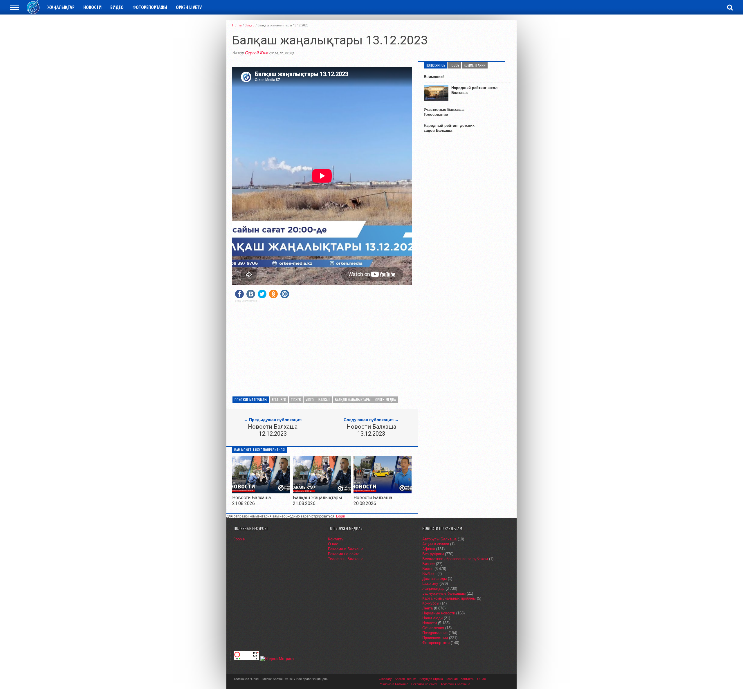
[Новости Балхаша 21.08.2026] (261, 491)
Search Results (405, 679)
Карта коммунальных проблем (449, 598)
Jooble (239, 539)
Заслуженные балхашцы (444, 593)
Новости (92, 7)
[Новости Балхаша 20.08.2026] (383, 491)
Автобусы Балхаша (439, 539)
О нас (333, 544)
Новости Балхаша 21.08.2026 (251, 500)
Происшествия (435, 638)
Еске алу (430, 583)
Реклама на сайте (343, 554)
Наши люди (432, 618)
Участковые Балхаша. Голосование (444, 112)
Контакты (336, 539)
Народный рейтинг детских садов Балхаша (449, 128)
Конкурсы (430, 603)
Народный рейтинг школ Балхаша (474, 90)
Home (237, 25)
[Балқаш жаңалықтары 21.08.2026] (322, 491)
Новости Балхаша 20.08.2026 (373, 500)
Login (340, 516)
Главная (452, 679)
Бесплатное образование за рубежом (455, 559)
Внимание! (434, 77)
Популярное (435, 65)
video (310, 399)
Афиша (428, 549)
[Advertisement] (322, 347)
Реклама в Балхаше (345, 549)
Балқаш (324, 399)
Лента (427, 608)
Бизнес (428, 564)
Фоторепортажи (149, 7)
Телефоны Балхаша (345, 559)
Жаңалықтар (61, 7)
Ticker (296, 399)
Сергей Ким (256, 53)
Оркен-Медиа (385, 399)
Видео (117, 7)
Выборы (429, 573)
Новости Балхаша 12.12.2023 (272, 430)
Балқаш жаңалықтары (353, 399)
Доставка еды (434, 578)
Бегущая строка (431, 679)
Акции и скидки (435, 544)
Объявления (433, 628)
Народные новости (438, 613)
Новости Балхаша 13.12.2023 (371, 430)
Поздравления (435, 633)
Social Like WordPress (246, 301)
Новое (454, 65)
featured (279, 399)
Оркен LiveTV (189, 7)
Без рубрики (433, 554)
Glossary (385, 679)
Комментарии (475, 65)
